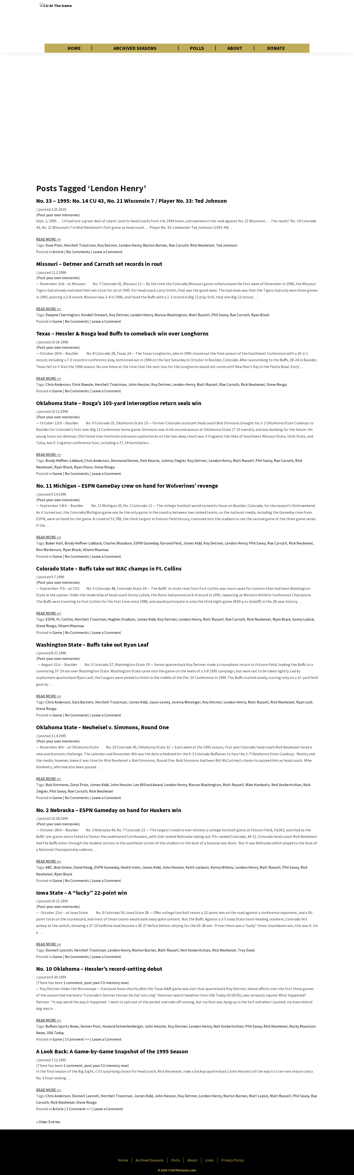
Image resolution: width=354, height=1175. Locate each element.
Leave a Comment (108, 251)
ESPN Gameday (146, 543)
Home (74, 48)
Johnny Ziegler (173, 460)
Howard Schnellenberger (122, 1026)
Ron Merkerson (48, 549)
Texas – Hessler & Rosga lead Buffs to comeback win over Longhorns (122, 333)
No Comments (78, 251)
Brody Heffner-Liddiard (64, 460)
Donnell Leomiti (59, 950)
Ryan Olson (83, 467)
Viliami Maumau (96, 549)
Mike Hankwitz (257, 784)
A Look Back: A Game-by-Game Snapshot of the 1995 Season (112, 1051)
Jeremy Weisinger (186, 702)
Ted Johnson (226, 245)
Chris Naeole (82, 384)
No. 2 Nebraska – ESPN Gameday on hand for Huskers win (108, 810)
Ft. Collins (64, 619)
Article (58, 251)
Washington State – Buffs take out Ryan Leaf (92, 644)
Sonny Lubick (303, 619)
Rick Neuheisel (202, 245)
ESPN (50, 619)
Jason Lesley (159, 702)
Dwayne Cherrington (62, 314)
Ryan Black (260, 314)
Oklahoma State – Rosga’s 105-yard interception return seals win (118, 403)
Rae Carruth (179, 245)
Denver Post (90, 1026)
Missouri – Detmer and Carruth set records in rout (99, 264)
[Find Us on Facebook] (166, 1144)
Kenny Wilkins (222, 867)
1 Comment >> (77, 1039)
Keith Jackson (197, 867)
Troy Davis (246, 950)
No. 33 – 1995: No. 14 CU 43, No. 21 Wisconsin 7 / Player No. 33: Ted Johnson (131, 200)
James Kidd (192, 543)
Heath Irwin (130, 867)
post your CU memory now (106, 982)
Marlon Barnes (155, 245)
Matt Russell (199, 314)
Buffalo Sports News (62, 1026)
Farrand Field (170, 543)
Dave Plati (54, 245)
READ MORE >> (48, 239)
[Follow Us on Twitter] (187, 1144)
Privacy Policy (232, 1160)
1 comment (73, 982)
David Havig (82, 867)
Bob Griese (63, 867)
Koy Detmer (107, 245)
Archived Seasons (135, 48)
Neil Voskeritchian (286, 784)
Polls (197, 48)
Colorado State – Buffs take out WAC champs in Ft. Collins (109, 568)
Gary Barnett (82, 702)
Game (57, 321)
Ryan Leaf (304, 702)
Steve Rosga (277, 384)
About (234, 48)
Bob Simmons (57, 784)
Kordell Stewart (94, 314)
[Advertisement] (226, 22)
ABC (49, 867)
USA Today (55, 1032)
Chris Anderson (58, 384)
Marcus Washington (171, 314)
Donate (276, 48)
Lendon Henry (130, 245)
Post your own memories (58, 214)
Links (209, 1160)
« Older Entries (48, 1121)
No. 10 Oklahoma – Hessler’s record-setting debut (99, 968)
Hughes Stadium (121, 619)
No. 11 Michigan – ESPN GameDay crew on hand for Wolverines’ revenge (127, 485)
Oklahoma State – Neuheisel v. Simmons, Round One (102, 727)
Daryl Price (79, 784)
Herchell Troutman (80, 245)
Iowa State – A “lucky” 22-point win (81, 892)
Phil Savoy (219, 314)
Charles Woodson (117, 543)
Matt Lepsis (258, 1095)
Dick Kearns (149, 460)
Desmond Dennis (124, 460)
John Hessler (139, 384)
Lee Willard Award (148, 784)
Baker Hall (54, 543)
